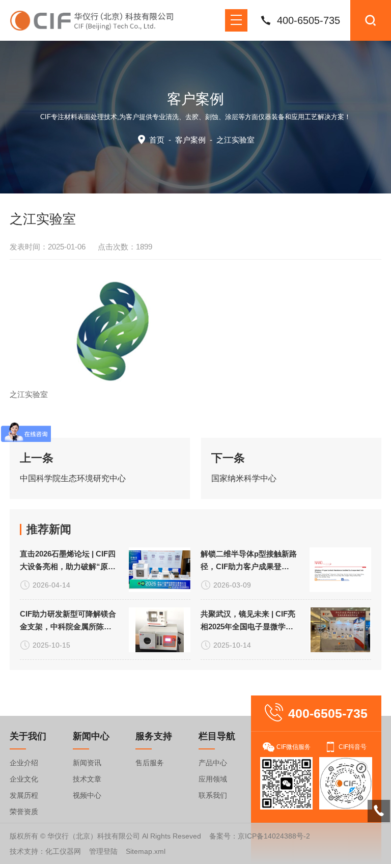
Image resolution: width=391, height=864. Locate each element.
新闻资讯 (87, 763)
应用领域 (213, 779)
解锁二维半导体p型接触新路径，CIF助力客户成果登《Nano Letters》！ (249, 561)
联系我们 (213, 795)
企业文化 (24, 779)
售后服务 (149, 763)
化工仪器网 (63, 851)
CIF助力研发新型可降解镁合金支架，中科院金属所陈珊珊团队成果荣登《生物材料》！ (68, 621)
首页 (156, 139)
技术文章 (87, 779)
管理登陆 (103, 851)
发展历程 (24, 795)
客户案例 (190, 139)
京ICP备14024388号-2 (274, 836)
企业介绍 (24, 763)
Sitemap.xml (145, 851)
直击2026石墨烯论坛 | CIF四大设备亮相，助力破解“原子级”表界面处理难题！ (68, 561)
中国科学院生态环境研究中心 (73, 478)
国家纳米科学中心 (243, 478)
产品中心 (213, 763)
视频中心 (87, 795)
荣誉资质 (24, 811)
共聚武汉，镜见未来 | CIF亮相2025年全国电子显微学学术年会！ (248, 621)
